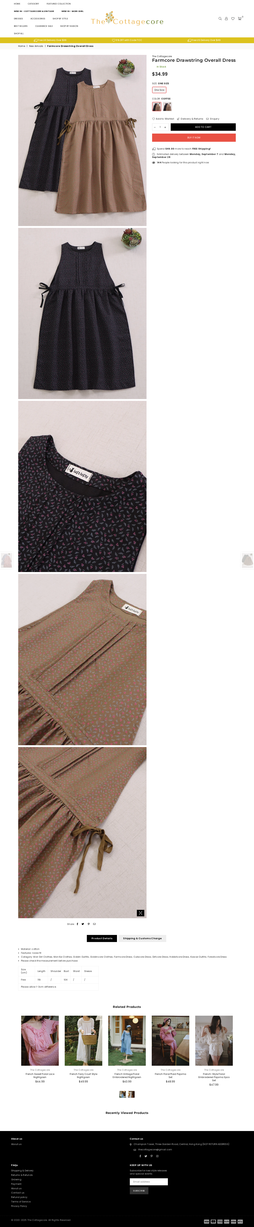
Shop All (19, 33)
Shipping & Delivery (22, 1170)
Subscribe (139, 1190)
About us (16, 1144)
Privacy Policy (19, 1206)
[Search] (220, 18)
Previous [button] (14, 1061)
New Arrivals (36, 46)
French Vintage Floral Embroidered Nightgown (127, 1075)
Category (33, 3)
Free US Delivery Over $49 (206, 40)
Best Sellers (21, 26)
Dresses (18, 18)
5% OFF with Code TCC (128, 40)
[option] (50, 40)
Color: (161, 98)
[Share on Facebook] (77, 924)
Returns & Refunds (22, 1175)
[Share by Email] (94, 924)
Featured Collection (59, 3)
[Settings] (226, 18)
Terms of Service (20, 1201)
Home (17, 3)
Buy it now (193, 137)
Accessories (37, 18)
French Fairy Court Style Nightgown (83, 1075)
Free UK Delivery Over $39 (51, 40)
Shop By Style (60, 18)
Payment (16, 1184)
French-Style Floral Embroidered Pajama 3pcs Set (214, 1077)
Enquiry (214, 118)
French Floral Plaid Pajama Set (170, 1075)
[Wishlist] (232, 18)
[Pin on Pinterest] (89, 924)
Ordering (16, 1179)
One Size (159, 90)
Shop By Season (69, 26)
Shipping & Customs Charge (142, 938)
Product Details (101, 938)
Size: (160, 83)
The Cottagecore (162, 56)
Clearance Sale (44, 26)
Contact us (17, 1192)
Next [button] (240, 1061)
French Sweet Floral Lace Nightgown (40, 1075)
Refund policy (19, 1197)
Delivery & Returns (191, 118)
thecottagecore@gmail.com (155, 1149)
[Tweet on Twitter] (83, 924)
